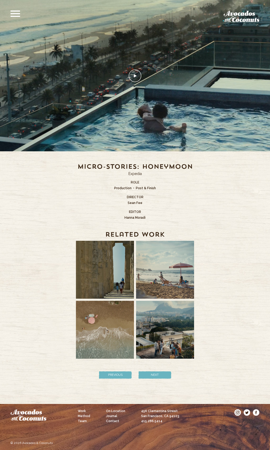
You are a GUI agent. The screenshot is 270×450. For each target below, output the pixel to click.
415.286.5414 (151, 421)
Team (82, 421)
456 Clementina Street (160, 413)
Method (84, 416)
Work (82, 411)
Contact (112, 421)
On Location (115, 411)
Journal (111, 416)
